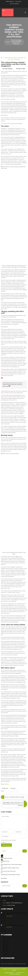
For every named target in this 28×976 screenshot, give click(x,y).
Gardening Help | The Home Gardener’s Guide (9, 867)
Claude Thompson (8, 68)
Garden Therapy (5, 941)
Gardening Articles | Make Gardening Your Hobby (10, 874)
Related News (5, 788)
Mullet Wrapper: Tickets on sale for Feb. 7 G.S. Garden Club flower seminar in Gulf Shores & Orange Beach (12, 804)
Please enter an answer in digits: (8, 840)
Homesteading (3, 878)
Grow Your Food (5, 946)
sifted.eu (7, 784)
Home (7, 42)
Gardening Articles (6, 949)
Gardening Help (5, 943)
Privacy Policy (18, 1)
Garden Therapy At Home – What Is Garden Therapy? (11, 864)
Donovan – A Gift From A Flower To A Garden (14, 797)
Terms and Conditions (14, 3)
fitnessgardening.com (9, 900)
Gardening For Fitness (5, 861)
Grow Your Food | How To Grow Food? (8, 871)
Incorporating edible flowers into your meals (16, 925)
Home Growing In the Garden (6, 858)
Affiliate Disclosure (10, 1)
